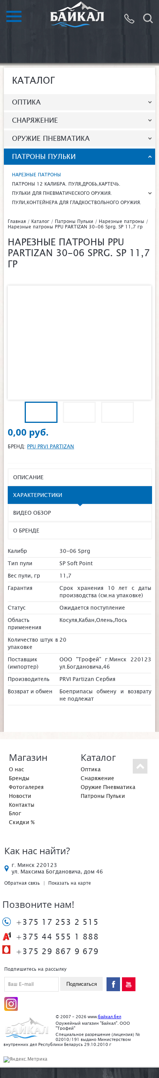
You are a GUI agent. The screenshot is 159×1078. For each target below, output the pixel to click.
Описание (28, 477)
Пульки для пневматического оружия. (62, 193)
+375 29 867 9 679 (57, 951)
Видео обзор (32, 513)
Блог (15, 813)
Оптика (26, 102)
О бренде (26, 530)
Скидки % (21, 822)
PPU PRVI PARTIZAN (50, 447)
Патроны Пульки (44, 156)
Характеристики (37, 495)
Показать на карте (69, 883)
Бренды (19, 778)
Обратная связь (22, 883)
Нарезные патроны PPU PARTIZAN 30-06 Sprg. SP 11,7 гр (75, 227)
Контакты (21, 805)
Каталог (40, 221)
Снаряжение (35, 120)
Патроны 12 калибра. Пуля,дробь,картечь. (66, 184)
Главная (17, 221)
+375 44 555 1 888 (57, 937)
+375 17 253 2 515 (57, 922)
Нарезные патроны (36, 175)
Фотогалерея (26, 787)
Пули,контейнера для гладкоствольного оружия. (76, 202)
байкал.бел (109, 1016)
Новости (20, 796)
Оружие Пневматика (51, 138)
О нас (16, 769)
